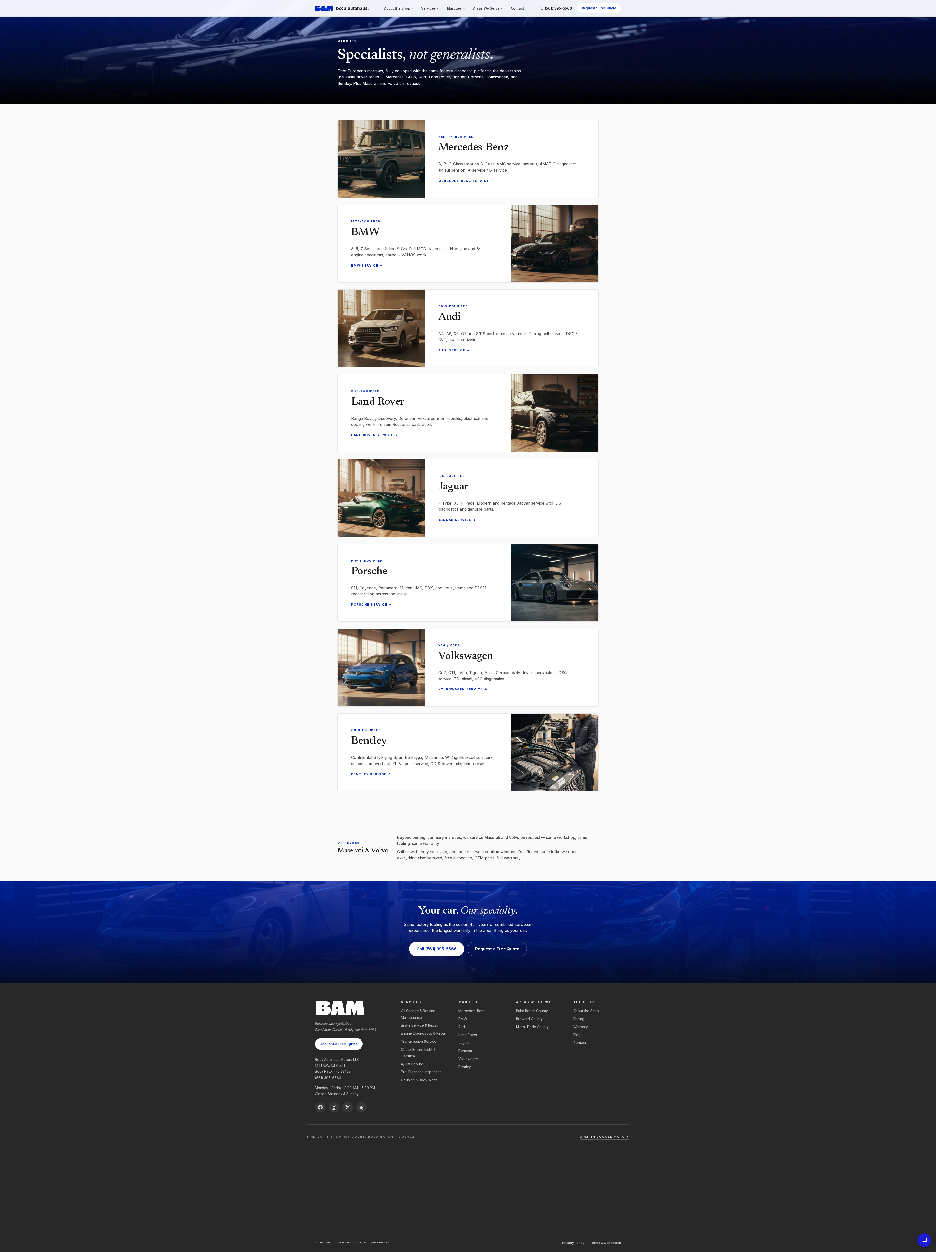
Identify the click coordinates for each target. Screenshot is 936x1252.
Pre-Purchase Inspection (421, 1072)
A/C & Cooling (412, 1064)
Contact (517, 8)
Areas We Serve (487, 8)
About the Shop (398, 8)
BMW (462, 1019)
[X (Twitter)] (347, 1107)
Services (429, 8)
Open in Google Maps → (604, 1136)
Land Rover (467, 1035)
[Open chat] (924, 1240)
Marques (456, 8)
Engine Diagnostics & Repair (424, 1033)
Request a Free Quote (599, 8)
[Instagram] (334, 1107)
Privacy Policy (573, 1243)
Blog (577, 1035)
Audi (462, 1027)
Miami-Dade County (532, 1027)
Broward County (529, 1019)
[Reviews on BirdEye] (361, 1107)
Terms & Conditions (605, 1243)
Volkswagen (468, 1059)
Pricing (578, 1019)
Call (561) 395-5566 (437, 948)
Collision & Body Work (419, 1080)
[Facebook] (320, 1107)
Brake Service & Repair (420, 1025)
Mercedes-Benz (471, 1011)
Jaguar (464, 1043)
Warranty (580, 1027)
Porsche (465, 1051)
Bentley (464, 1067)
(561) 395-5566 (328, 1078)
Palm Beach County (532, 1011)
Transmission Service (418, 1041)
